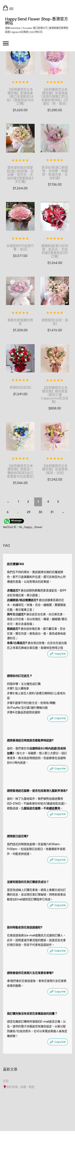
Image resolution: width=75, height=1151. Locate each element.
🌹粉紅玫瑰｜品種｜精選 (18, 1087)
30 (40, 512)
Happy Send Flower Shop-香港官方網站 (36, 21)
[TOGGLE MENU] (6, 43)
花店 (6, 1081)
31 (51, 512)
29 (28, 512)
